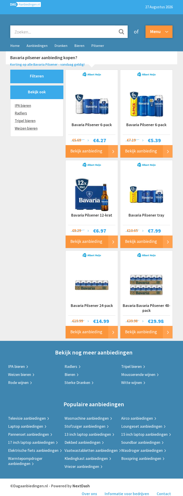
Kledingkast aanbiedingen (86, 458)
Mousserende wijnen (138, 374)
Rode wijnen (18, 382)
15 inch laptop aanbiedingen (144, 434)
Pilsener (97, 45)
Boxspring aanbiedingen (141, 458)
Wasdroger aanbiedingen (142, 450)
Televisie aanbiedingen (27, 418)
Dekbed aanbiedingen (82, 442)
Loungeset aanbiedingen (141, 426)
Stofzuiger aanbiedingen (84, 426)
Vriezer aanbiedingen (81, 466)
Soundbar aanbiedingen (140, 442)
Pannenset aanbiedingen (28, 434)
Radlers (21, 113)
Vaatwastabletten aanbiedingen (91, 450)
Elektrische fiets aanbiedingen (33, 450)
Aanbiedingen (37, 45)
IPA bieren (23, 105)
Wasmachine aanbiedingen (86, 418)
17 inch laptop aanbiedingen (31, 442)
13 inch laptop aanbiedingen (87, 434)
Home (15, 45)
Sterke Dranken (77, 382)
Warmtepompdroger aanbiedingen (25, 461)
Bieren (79, 45)
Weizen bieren (26, 128)
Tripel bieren (25, 120)
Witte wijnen (131, 382)
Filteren (37, 76)
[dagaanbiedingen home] (23, 5)
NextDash (81, 485)
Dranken (60, 45)
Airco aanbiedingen (137, 418)
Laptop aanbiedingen (25, 426)
